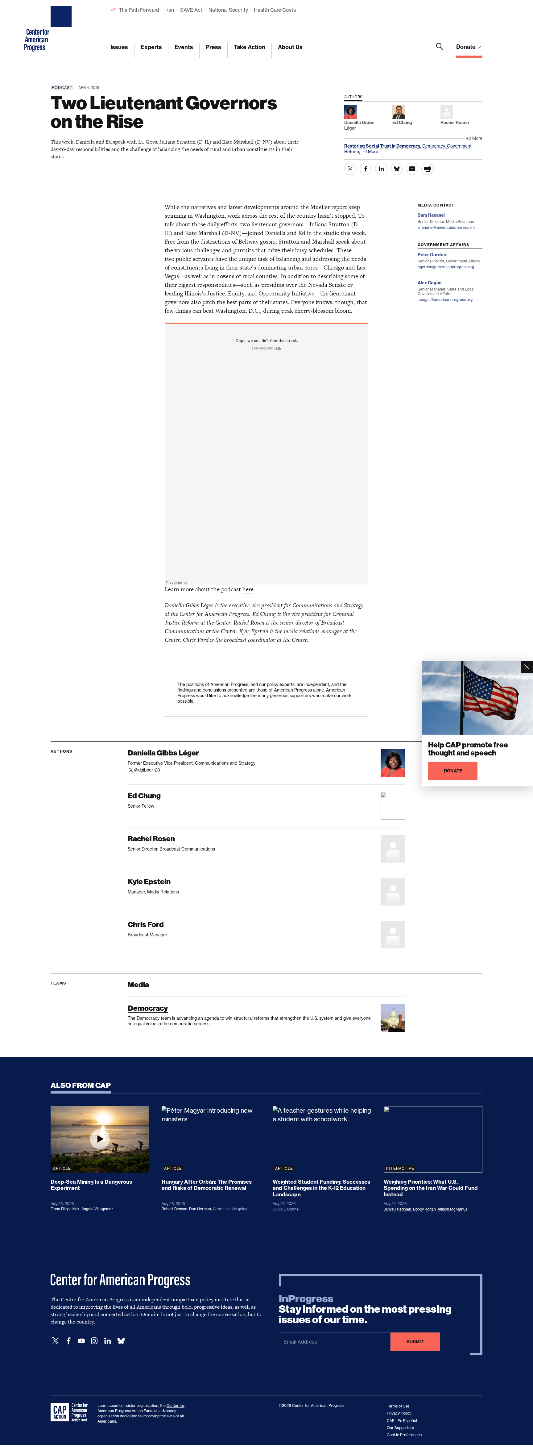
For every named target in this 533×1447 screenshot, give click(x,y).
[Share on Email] (412, 169)
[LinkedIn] (107, 1341)
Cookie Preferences (404, 1434)
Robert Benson (174, 1209)
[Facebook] (68, 1341)
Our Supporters (400, 1427)
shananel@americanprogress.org (446, 227)
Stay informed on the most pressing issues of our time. (365, 1309)
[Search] (440, 50)
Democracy (148, 1008)
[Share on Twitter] (350, 169)
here (248, 589)
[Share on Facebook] (366, 169)
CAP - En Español (402, 1420)
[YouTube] (81, 1341)
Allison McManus (452, 1209)
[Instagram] (94, 1341)
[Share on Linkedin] (381, 169)
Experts (151, 47)
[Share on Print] (427, 169)
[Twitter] (55, 1341)
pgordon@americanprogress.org (446, 267)
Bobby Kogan (424, 1209)
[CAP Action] (71, 1412)
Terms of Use (398, 1406)
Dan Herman (200, 1209)
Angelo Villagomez (97, 1209)
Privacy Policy (399, 1413)
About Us (290, 47)
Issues (119, 47)
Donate (466, 46)
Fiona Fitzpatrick (65, 1209)
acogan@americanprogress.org (445, 299)
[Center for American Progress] (62, 29)
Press (213, 47)
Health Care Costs (274, 10)
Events (184, 47)
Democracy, (434, 145)
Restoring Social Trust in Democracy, (383, 146)
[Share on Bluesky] (396, 169)
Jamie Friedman (397, 1209)
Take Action (249, 47)
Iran (169, 10)
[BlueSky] (120, 1341)
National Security (228, 10)
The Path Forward (139, 10)
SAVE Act (191, 10)
